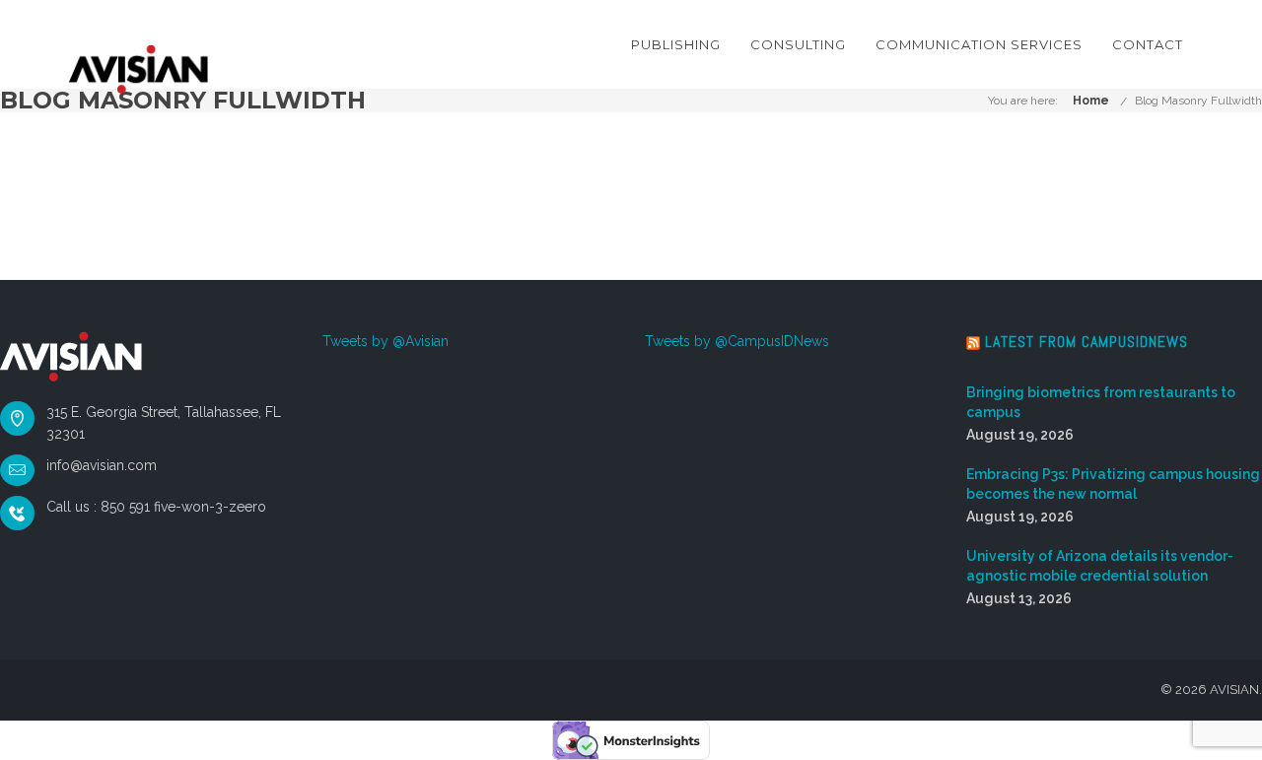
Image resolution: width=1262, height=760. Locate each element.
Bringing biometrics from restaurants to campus (1100, 402)
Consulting (798, 44)
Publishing (676, 44)
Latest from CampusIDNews (1086, 341)
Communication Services (979, 44)
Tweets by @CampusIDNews (737, 341)
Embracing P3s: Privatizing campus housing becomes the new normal (1113, 484)
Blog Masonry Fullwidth (1198, 100)
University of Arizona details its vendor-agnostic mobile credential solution (1099, 566)
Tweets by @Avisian (385, 341)
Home (1091, 100)
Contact (1147, 44)
